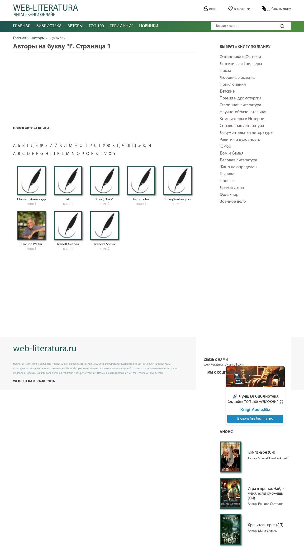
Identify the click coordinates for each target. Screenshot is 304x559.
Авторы (75, 26)
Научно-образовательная (243, 112)
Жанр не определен (238, 167)
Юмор (225, 147)
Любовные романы (238, 78)
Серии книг (121, 26)
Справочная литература (242, 126)
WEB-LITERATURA (45, 9)
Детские (227, 91)
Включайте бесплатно (255, 419)
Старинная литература (240, 105)
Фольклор (229, 195)
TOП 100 (96, 26)
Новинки (148, 26)
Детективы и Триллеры (241, 64)
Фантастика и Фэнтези (240, 57)
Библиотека (49, 26)
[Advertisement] (255, 288)
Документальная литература (246, 133)
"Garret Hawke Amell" (273, 458)
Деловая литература (238, 160)
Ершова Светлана (271, 504)
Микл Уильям (267, 531)
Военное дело (233, 202)
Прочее (227, 181)
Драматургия (232, 188)
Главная (21, 26)
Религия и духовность (240, 140)
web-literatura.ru (44, 349)
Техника (227, 174)
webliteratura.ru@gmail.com (224, 364)
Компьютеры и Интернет (243, 119)
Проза (225, 71)
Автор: (253, 458)
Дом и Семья (231, 153)
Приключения (233, 85)
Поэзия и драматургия (240, 98)
